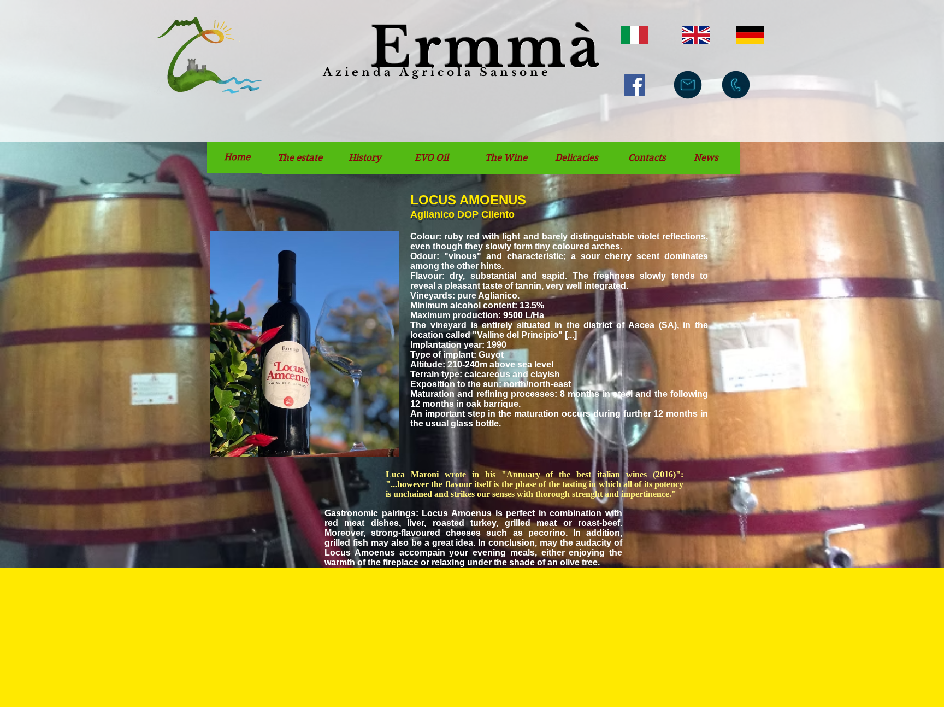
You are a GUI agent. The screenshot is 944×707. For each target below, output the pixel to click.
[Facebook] (634, 85)
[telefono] (736, 84)
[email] (687, 84)
